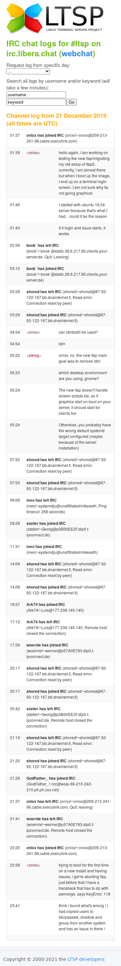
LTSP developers (86, 959)
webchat (77, 53)
